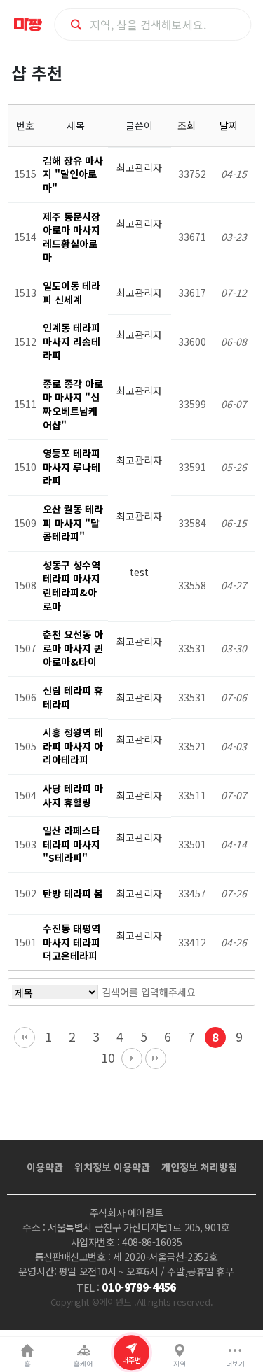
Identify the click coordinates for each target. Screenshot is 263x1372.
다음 (131, 1058)
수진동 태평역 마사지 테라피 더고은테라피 (71, 941)
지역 (179, 1363)
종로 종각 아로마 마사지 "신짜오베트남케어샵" (73, 404)
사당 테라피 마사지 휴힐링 (73, 795)
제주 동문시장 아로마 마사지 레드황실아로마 (71, 237)
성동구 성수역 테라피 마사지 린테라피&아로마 (71, 585)
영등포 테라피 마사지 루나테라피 (71, 466)
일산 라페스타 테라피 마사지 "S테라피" (71, 843)
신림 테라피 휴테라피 (73, 697)
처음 (24, 1037)
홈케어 (83, 1363)
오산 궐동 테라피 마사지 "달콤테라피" (73, 522)
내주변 (131, 1360)
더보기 (235, 1363)
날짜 (230, 125)
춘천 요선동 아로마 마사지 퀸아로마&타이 (73, 647)
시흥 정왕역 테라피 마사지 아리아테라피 (73, 745)
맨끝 (155, 1058)
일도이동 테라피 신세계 (71, 293)
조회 (187, 125)
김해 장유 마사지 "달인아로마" (73, 174)
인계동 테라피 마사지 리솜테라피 (71, 341)
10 (108, 1057)
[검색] (227, 992)
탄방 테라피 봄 (73, 893)
